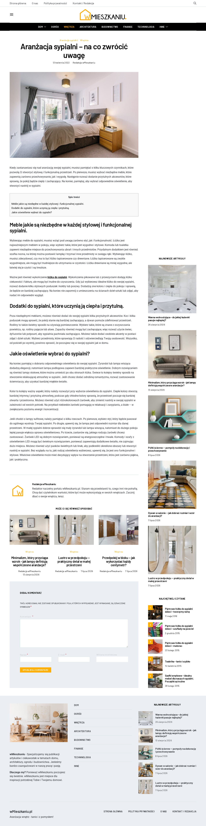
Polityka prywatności (55, 3)
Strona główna (18, 3)
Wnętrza (69, 26)
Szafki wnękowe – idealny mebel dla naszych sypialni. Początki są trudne (179, 678)
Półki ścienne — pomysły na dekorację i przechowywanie (169, 449)
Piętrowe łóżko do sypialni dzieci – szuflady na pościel (179, 627)
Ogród (55, 26)
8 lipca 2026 (154, 455)
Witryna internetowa (106, 654)
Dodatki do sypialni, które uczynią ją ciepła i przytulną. (40, 208)
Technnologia (146, 26)
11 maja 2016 (171, 616)
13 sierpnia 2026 (31, 574)
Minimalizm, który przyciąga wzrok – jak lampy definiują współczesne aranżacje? (29, 561)
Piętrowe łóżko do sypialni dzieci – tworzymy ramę (179, 610)
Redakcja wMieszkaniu (84, 62)
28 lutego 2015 (172, 685)
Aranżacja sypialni (69, 40)
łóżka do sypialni (57, 277)
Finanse (127, 26)
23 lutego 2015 (172, 650)
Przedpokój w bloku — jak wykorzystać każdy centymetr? (118, 561)
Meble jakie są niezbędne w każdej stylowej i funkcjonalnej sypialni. (47, 203)
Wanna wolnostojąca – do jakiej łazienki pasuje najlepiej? (169, 319)
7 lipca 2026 (87, 571)
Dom (40, 26)
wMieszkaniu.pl (21, 811)
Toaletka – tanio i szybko (177, 661)
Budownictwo (110, 26)
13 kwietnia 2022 (61, 62)
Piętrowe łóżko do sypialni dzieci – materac (179, 644)
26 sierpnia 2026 (156, 324)
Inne (161, 26)
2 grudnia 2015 (172, 633)
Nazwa (24, 654)
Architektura (88, 26)
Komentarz (26, 616)
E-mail (62, 654)
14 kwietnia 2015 (173, 665)
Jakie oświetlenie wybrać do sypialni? (31, 212)
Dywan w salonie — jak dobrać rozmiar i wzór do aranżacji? (171, 514)
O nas (35, 3)
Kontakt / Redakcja (83, 3)
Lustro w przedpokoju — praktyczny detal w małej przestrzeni (74, 561)
